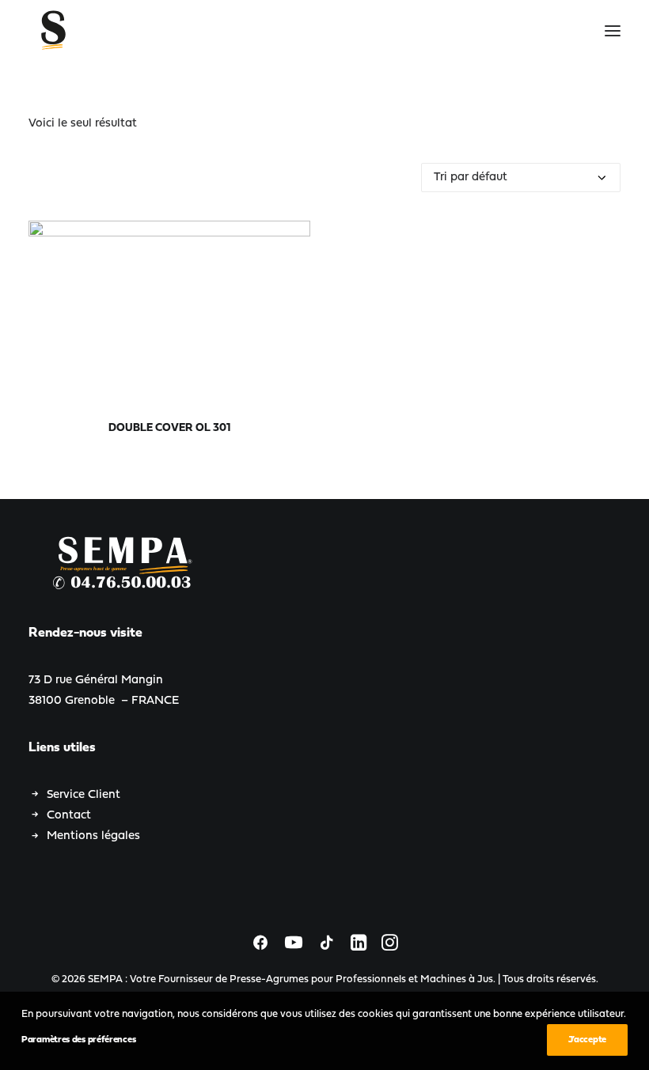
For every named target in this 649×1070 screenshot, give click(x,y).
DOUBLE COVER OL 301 (169, 428)
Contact (69, 816)
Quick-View (291, 239)
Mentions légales (93, 836)
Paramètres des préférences (78, 1040)
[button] (612, 31)
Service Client (83, 795)
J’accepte (587, 1040)
